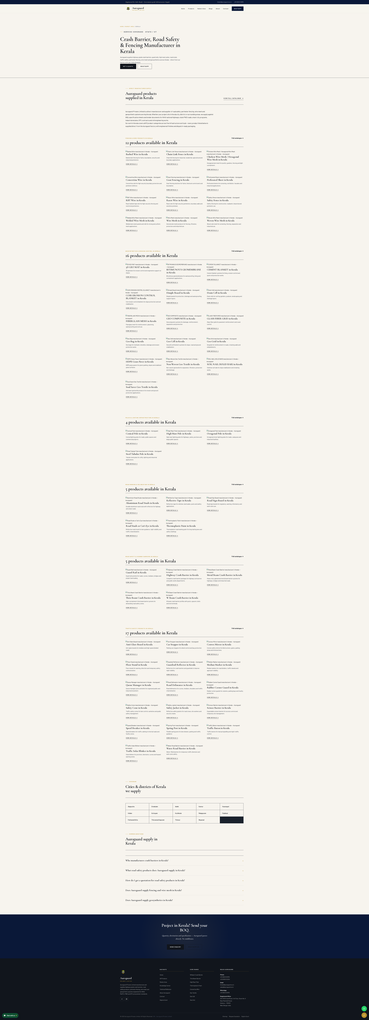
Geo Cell (192, 996)
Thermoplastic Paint (196, 985)
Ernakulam (154, 806)
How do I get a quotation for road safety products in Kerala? (155, 880)
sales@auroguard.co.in (227, 987)
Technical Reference (165, 989)
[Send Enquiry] (364, 1015)
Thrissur (177, 820)
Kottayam (154, 813)
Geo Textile (193, 993)
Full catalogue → (238, 138)
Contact (226, 8)
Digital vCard (163, 1000)
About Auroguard (165, 993)
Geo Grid (192, 1000)
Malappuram (202, 813)
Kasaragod (225, 806)
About (218, 8)
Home (183, 8)
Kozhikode (178, 813)
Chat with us (9, 1015)
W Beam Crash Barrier (196, 975)
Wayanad (201, 820)
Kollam (130, 813)
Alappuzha (131, 806)
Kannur (201, 806)
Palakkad (225, 813)
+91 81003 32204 (225, 979)
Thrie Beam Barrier (195, 978)
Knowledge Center (165, 985)
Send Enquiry (175, 947)
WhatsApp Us (193, 947)
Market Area (201, 8)
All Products (163, 978)
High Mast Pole (194, 982)
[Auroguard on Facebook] (122, 999)
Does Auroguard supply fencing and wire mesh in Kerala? (153, 890)
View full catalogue (232, 98)
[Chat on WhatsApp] (364, 1008)
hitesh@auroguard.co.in (224, 2)
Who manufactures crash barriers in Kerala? (146, 860)
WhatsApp (237, 8)
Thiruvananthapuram (157, 820)
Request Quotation (234, 1016)
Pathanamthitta (133, 820)
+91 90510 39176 (239, 2)
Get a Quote (128, 66)
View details (131, 164)
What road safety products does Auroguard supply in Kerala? (155, 870)
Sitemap (225, 1016)
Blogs (211, 8)
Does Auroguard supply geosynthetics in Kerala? (149, 900)
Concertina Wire (194, 989)
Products (191, 8)
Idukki (177, 806)
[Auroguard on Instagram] (126, 999)
